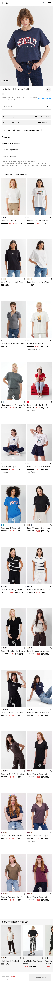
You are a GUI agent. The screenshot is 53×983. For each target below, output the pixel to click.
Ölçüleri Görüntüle (44, 98)
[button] (49, 922)
